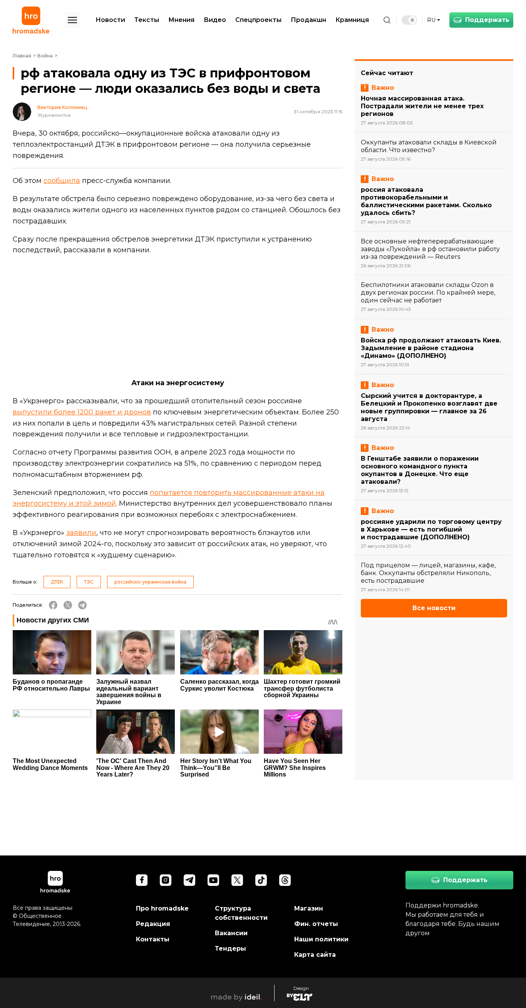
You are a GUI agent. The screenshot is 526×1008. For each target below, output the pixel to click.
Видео (215, 19)
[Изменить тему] (409, 20)
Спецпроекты (258, 19)
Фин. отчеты (316, 923)
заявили (81, 532)
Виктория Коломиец (62, 107)
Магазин (308, 908)
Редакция (153, 923)
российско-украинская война (150, 582)
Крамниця (352, 19)
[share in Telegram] (82, 605)
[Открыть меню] (72, 20)
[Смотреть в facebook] (141, 880)
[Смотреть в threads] (285, 880)
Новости (110, 19)
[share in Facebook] (53, 605)
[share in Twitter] (68, 605)
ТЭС (89, 582)
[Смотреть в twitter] (237, 880)
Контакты (152, 939)
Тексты (146, 19)
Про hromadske (162, 908)
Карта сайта (315, 954)
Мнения (181, 19)
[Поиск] (387, 20)
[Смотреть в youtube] (213, 880)
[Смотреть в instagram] (165, 880)
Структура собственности (241, 913)
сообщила (62, 180)
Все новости (434, 608)
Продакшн (308, 19)
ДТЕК (57, 582)
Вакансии (231, 933)
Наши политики (321, 939)
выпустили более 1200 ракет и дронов (82, 412)
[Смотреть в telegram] (189, 880)
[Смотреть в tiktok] (261, 880)
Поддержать (487, 19)
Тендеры (230, 948)
